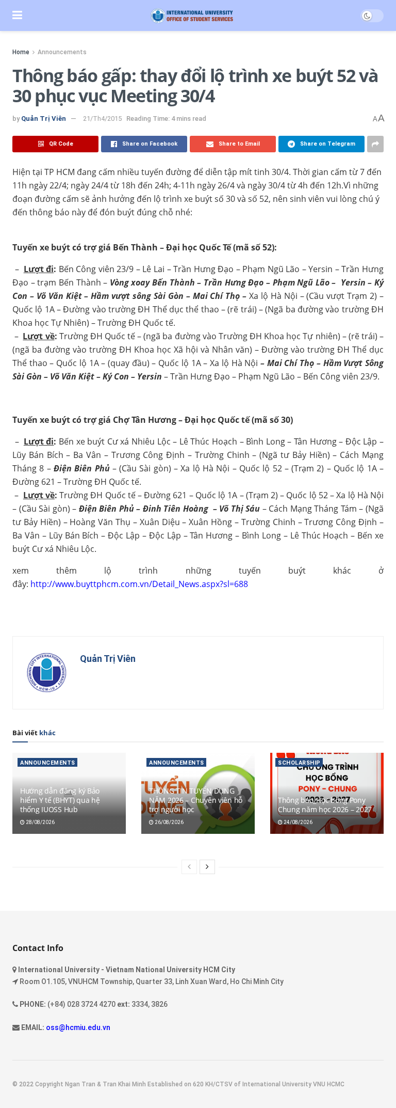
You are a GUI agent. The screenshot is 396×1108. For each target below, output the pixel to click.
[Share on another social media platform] (375, 144)
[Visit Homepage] (191, 15)
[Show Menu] (17, 15)
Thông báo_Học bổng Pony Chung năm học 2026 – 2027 (325, 804)
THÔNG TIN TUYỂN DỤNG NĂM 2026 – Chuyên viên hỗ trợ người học (195, 800)
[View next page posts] (207, 867)
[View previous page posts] (189, 867)
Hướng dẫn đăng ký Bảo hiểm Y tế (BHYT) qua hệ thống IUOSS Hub (60, 800)
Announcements (62, 52)
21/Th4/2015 (102, 118)
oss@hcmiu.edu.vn (78, 1027)
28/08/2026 (40, 822)
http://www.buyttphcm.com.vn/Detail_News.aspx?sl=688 (139, 584)
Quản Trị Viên (43, 118)
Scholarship (299, 762)
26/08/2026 (169, 822)
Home (20, 52)
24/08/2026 (297, 822)
